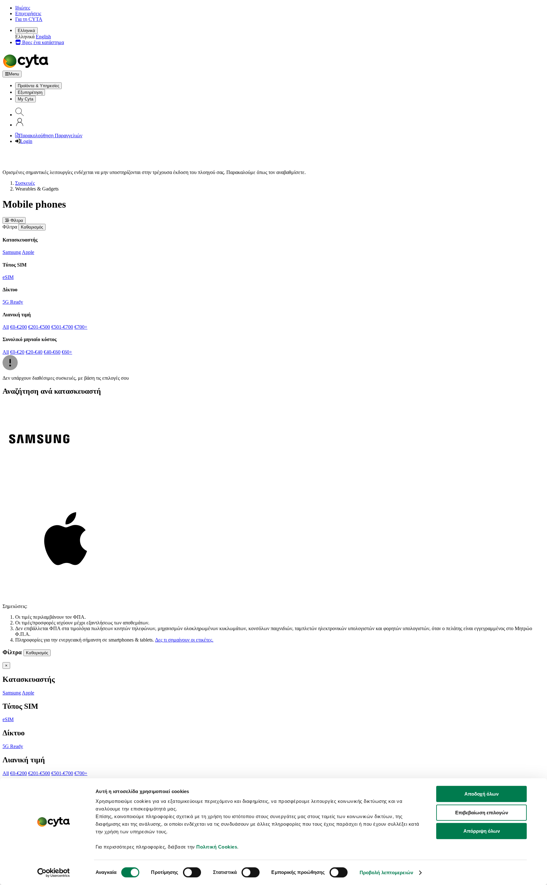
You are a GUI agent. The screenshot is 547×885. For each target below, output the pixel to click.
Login (26, 141)
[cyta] (27, 67)
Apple (28, 252)
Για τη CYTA (28, 19)
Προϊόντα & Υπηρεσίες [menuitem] (38, 85)
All (6, 327)
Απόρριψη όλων (481, 831)
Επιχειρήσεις (28, 13)
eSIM (8, 277)
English (43, 36)
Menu (14, 74)
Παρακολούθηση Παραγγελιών (50, 135)
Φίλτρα (16, 220)
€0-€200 (18, 327)
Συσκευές (25, 183)
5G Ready (13, 302)
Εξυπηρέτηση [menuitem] (30, 92)
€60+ (67, 352)
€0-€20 (17, 352)
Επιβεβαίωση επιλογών (481, 812)
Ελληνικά (26, 30)
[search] (19, 114)
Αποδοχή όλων (481, 794)
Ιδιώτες (22, 7)
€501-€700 (62, 327)
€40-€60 (52, 352)
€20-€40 (34, 352)
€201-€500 (39, 327)
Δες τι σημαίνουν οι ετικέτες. (184, 640)
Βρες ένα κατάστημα (42, 42)
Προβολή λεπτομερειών (386, 872)
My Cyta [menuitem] (25, 99)
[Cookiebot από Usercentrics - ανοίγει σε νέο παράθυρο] (53, 872)
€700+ (80, 327)
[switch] (192, 872)
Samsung (12, 252)
